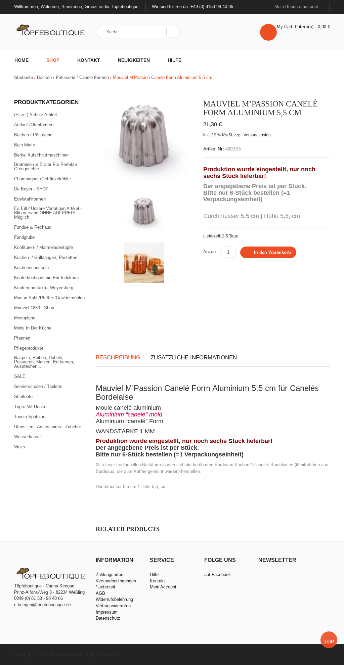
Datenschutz (108, 618)
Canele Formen (94, 77)
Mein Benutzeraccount (296, 6)
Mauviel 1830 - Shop (34, 308)
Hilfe (174, 60)
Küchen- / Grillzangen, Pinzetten (45, 257)
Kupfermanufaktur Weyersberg (43, 287)
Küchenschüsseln (31, 267)
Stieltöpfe (23, 396)
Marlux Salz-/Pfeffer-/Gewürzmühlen (49, 298)
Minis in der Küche (32, 328)
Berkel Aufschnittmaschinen (41, 155)
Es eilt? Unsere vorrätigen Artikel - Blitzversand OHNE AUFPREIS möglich (48, 213)
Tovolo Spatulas (29, 416)
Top (329, 641)
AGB (100, 593)
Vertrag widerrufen (113, 605)
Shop (52, 60)
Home (21, 60)
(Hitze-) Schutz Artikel (35, 115)
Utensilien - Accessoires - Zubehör (47, 427)
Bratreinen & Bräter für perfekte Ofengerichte (45, 166)
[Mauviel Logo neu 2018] (144, 312)
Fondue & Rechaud (32, 227)
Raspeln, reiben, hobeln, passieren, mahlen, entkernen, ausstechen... (44, 362)
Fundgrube (24, 237)
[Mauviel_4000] (144, 139)
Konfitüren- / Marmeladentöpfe (43, 247)
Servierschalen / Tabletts (38, 386)
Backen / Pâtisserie (56, 77)
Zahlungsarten (109, 574)
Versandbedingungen (116, 580)
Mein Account (163, 586)
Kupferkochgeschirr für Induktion (46, 277)
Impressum (107, 612)
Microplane (24, 318)
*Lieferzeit (105, 586)
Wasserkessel (28, 437)
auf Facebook (217, 574)
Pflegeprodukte (28, 348)
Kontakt (88, 60)
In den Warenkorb (272, 252)
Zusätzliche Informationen (193, 357)
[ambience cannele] (144, 262)
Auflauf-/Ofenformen (33, 125)
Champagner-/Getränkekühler (42, 179)
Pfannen (22, 338)
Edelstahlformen (30, 199)
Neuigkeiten (134, 60)
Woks (19, 447)
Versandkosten (257, 135)
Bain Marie (24, 145)
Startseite (23, 77)
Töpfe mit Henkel (30, 406)
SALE (20, 376)
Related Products (128, 529)
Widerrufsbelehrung (114, 599)
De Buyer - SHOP (31, 189)
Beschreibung (118, 357)
